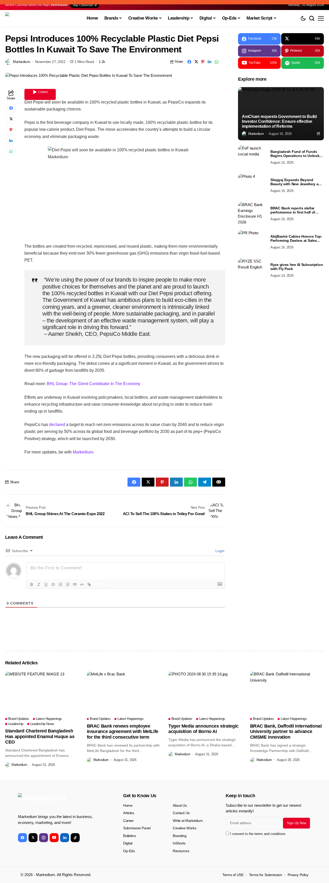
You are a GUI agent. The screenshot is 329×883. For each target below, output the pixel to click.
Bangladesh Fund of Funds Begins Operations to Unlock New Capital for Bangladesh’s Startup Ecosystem (295, 154)
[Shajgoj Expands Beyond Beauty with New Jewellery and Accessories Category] (252, 185)
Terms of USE (232, 875)
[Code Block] (82, 584)
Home (127, 805)
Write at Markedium (188, 821)
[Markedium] (56, 801)
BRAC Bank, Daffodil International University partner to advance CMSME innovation (286, 731)
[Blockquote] (74, 584)
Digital (127, 843)
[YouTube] (54, 837)
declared (57, 424)
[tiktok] (75, 837)
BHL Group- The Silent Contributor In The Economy (93, 384)
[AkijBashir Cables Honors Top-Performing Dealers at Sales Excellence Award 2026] (252, 241)
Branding (180, 836)
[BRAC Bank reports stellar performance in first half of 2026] (252, 213)
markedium (21, 62)
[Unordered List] (67, 584)
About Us (180, 805)
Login (219, 551)
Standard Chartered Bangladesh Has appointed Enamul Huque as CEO (40, 736)
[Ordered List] (60, 584)
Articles (128, 813)
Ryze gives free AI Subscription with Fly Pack (296, 267)
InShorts (179, 843)
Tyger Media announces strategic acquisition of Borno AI (203, 728)
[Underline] (46, 584)
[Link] (89, 584)
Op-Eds (129, 851)
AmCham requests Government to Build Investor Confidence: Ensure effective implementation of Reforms (279, 121)
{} (96, 584)
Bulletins (129, 836)
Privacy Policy (298, 875)
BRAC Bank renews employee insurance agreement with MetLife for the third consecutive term (122, 731)
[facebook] (22, 837)
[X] (33, 837)
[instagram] (43, 837)
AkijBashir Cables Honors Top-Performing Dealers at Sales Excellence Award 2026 (296, 238)
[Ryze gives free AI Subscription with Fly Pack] (252, 270)
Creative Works (184, 828)
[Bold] (31, 584)
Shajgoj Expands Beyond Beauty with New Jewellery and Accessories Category (296, 182)
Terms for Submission (265, 875)
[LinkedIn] (64, 837)
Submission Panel (136, 828)
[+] (103, 584)
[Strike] (53, 584)
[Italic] (38, 584)
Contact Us (181, 813)
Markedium (83, 452)
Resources (181, 851)
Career (128, 821)
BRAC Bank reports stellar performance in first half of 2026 (292, 210)
